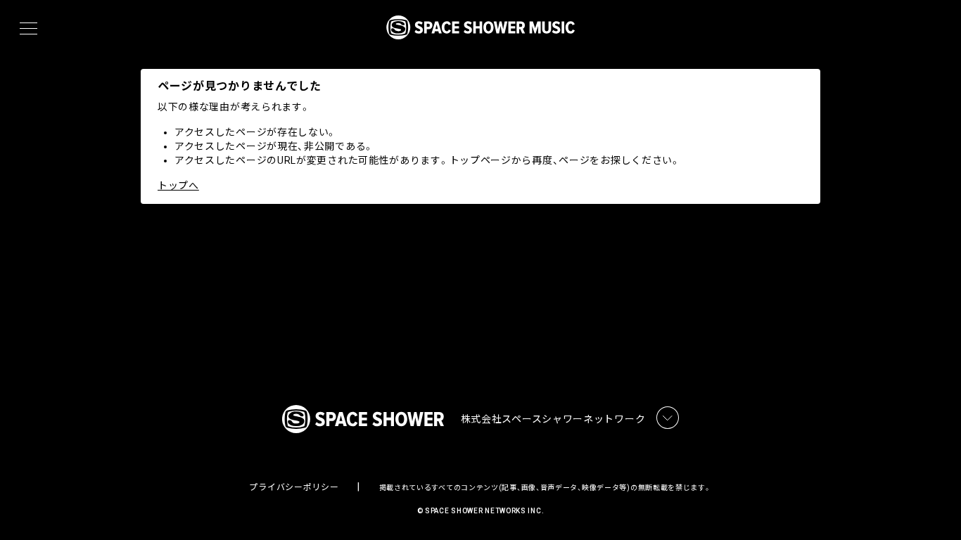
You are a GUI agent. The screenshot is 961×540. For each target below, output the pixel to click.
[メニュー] (28, 28)
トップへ (178, 185)
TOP (932, 507)
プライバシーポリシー (293, 487)
